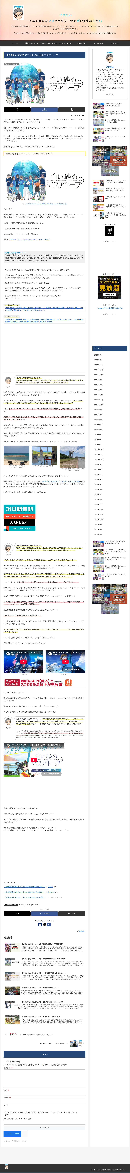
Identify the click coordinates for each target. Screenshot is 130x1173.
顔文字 (50, 887)
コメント (8, 1068)
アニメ (22, 904)
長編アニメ (36, 904)
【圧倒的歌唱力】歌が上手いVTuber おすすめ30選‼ (24, 887)
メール (7, 1098)
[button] (71, 109)
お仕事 (28, 904)
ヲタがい (51, 892)
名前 (6, 1090)
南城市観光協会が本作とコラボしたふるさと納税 (61, 481)
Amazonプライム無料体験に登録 (109, 308)
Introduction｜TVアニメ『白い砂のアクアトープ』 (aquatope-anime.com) (30, 239)
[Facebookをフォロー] (49, 924)
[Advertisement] (44, 348)
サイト (6, 1105)
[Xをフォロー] (44, 924)
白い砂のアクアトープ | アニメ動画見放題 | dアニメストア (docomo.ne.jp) (46, 203)
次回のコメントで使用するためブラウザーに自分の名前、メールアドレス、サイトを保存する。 (42, 1112)
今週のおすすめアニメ (11, 904)
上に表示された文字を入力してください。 (20, 1119)
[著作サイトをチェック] (40, 924)
